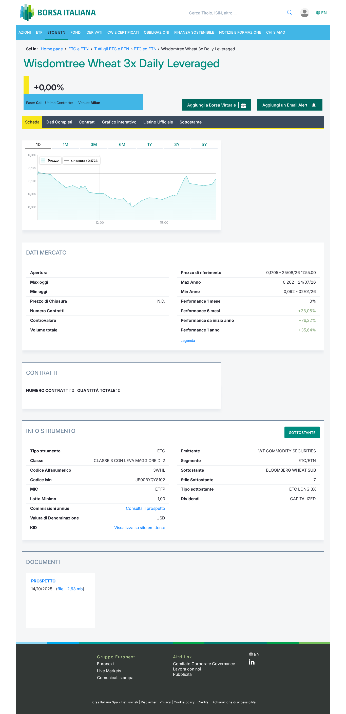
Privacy (165, 702)
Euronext (105, 663)
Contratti (87, 121)
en (324, 12)
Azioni (24, 32)
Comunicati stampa (115, 677)
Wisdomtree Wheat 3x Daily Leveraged (122, 63)
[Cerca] (289, 13)
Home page (52, 48)
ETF (39, 32)
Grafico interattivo (119, 121)
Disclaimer (149, 702)
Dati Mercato (46, 252)
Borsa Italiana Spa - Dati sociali (114, 702)
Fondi (76, 32)
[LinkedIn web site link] (252, 663)
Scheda (32, 121)
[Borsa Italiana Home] (58, 12)
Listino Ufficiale (158, 121)
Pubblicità (182, 674)
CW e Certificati (123, 32)
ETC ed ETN (145, 48)
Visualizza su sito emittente (139, 527)
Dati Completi (59, 121)
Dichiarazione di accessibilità (234, 702)
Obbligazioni (156, 32)
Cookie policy (184, 702)
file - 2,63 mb (70, 588)
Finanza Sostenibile (194, 32)
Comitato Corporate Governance (204, 663)
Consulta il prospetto (145, 508)
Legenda (188, 341)
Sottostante (191, 121)
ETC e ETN (56, 32)
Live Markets (109, 670)
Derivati (94, 32)
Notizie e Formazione (240, 32)
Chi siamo (275, 32)
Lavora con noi (187, 668)
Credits (203, 702)
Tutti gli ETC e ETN (111, 48)
